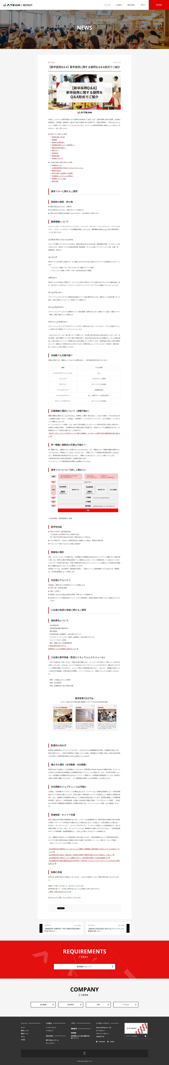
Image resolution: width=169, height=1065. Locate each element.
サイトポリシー (100, 1030)
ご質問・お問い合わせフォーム (58, 891)
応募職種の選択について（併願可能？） (63, 145)
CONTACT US (100, 1036)
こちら (105, 229)
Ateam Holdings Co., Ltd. (103, 1027)
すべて (23, 1027)
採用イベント (25, 1033)
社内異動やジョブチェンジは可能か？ (62, 176)
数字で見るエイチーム (52, 1040)
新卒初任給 (55, 153)
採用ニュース (25, 1030)
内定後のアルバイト (57, 158)
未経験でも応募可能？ (58, 142)
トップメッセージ (51, 1027)
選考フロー (55, 150)
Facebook (102, 1041)
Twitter (112, 1041)
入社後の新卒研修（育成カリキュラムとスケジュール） (68, 168)
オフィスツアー (50, 1043)
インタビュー (50, 1030)
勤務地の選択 (55, 156)
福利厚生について (57, 165)
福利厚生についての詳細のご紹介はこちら (62, 649)
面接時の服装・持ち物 (58, 137)
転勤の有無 (55, 181)
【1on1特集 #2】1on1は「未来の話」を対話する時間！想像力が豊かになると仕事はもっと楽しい (80, 855)
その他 (23, 1039)
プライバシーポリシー (102, 1033)
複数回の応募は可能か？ (59, 148)
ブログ (142, 5)
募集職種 (159, 5)
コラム (23, 1036)
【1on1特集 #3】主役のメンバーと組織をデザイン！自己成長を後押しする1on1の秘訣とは (78, 858)
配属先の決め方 (56, 170)
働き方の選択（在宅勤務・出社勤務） (62, 173)
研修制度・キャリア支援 (59, 178)
